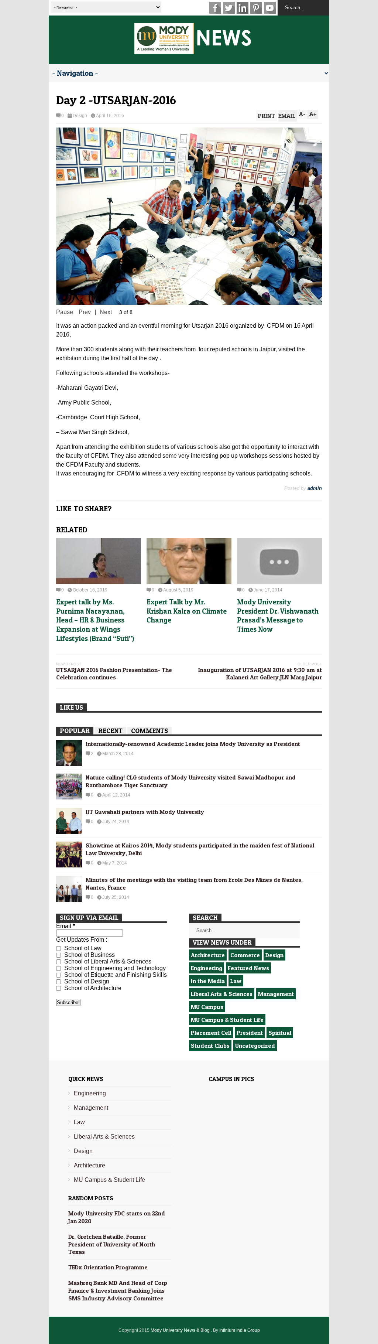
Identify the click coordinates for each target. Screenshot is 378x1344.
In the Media (208, 953)
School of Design (86, 954)
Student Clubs (210, 1017)
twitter (229, 8)
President (250, 1005)
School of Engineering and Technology (114, 940)
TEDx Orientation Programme (108, 1239)
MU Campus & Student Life (227, 992)
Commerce (245, 927)
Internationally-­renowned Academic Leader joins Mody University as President (193, 716)
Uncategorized (255, 1017)
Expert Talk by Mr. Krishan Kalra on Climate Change (187, 583)
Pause (64, 284)
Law (235, 953)
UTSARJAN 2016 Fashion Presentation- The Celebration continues (114, 645)
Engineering (206, 940)
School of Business (89, 927)
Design (80, 115)
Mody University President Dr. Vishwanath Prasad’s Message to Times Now (278, 588)
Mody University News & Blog (181, 1302)
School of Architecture (92, 960)
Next (106, 284)
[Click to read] (98, 533)
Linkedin (242, 8)
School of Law (82, 920)
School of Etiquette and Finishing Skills (115, 947)
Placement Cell (211, 1005)
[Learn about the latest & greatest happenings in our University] (192, 50)
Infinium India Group (239, 1302)
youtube (270, 8)
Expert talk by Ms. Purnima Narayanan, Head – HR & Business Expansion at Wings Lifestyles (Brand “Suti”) (95, 592)
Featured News (248, 940)
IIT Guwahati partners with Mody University (145, 784)
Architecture (208, 927)
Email (65, 898)
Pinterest (256, 8)
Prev (85, 284)
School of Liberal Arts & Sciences (107, 934)
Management (276, 966)
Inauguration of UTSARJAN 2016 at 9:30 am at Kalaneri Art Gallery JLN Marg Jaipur (260, 645)
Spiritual (279, 1005)
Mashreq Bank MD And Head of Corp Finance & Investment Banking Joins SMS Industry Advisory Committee (117, 1262)
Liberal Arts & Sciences (221, 966)
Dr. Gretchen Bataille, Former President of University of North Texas (111, 1216)
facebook (215, 8)
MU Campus (207, 979)
